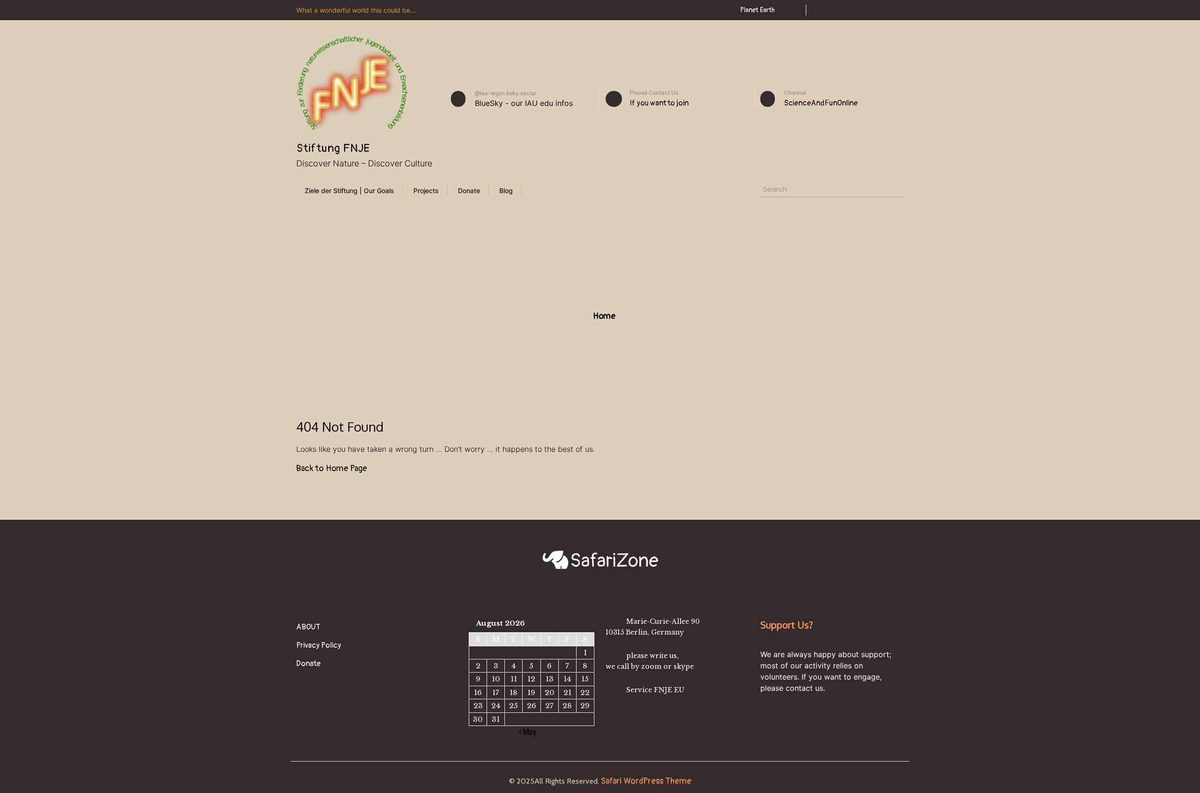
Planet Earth (757, 10)
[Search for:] (806, 191)
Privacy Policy (318, 645)
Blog (506, 191)
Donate (469, 191)
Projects (426, 191)
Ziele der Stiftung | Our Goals (349, 191)
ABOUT (308, 627)
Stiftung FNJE (333, 148)
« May (528, 732)
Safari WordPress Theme (645, 781)
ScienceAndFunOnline (821, 103)
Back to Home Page (331, 468)
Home (603, 316)
